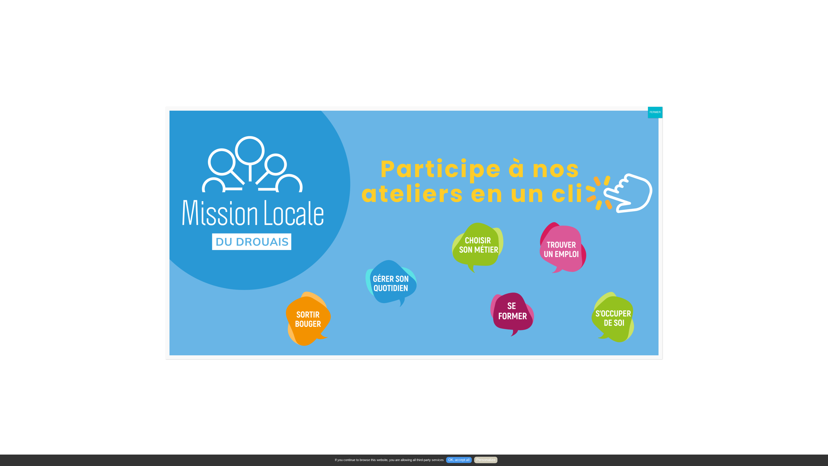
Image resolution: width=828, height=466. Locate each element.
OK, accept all (459, 460)
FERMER (655, 112)
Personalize (485, 460)
